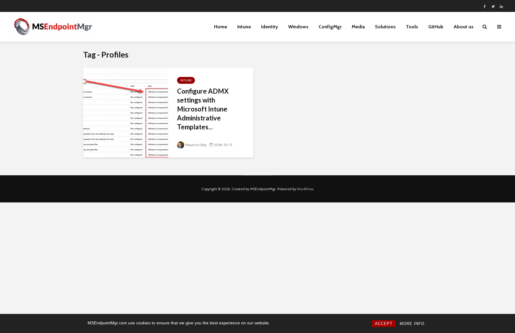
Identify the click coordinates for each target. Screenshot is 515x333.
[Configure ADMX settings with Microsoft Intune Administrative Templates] (125, 112)
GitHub (435, 27)
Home (220, 27)
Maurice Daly (196, 145)
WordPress (305, 189)
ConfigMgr (330, 27)
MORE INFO (412, 323)
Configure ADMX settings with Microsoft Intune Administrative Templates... (203, 109)
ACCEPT (384, 323)
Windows (298, 27)
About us (464, 27)
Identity (269, 27)
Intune (244, 27)
